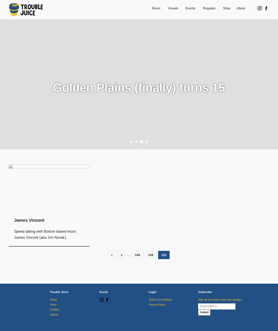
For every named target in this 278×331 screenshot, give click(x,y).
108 (137, 255)
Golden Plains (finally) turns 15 (139, 87)
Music (156, 8)
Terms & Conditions (160, 299)
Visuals (173, 8)
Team (53, 304)
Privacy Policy (157, 304)
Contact (54, 309)
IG (259, 8)
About (241, 8)
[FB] (107, 301)
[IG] (101, 301)
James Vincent (29, 220)
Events (190, 8)
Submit (54, 314)
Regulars (209, 8)
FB (266, 8)
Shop (226, 8)
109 (150, 255)
